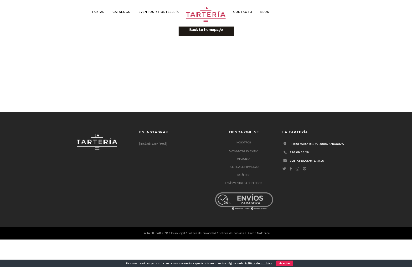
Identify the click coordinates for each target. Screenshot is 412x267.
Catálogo (243, 175)
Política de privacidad (243, 167)
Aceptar (284, 263)
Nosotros (244, 142)
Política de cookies (231, 233)
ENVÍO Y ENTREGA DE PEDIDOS (243, 183)
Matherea (263, 233)
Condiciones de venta (243, 150)
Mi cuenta (243, 158)
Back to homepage (206, 29)
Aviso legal (178, 233)
